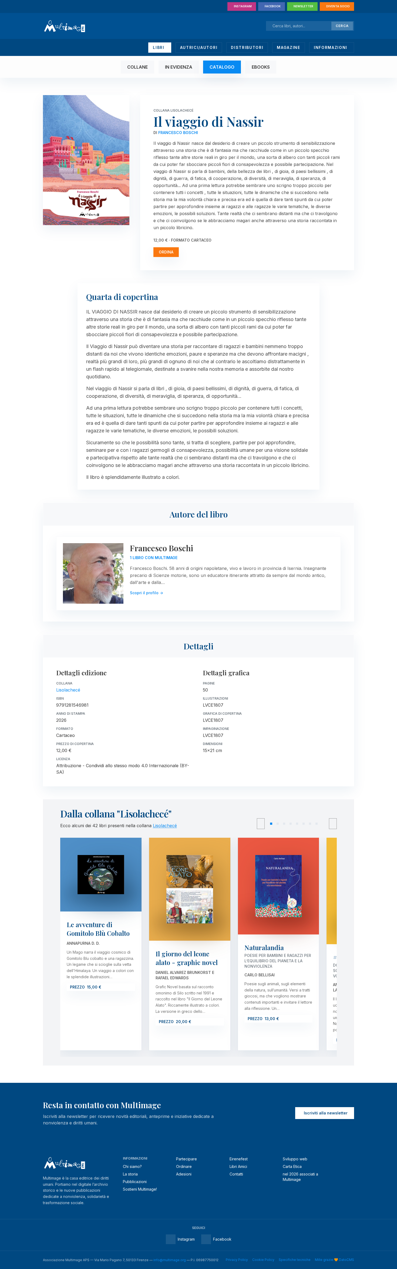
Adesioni (183, 1174)
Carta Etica (292, 1166)
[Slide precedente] (261, 823)
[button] (271, 824)
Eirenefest (239, 1159)
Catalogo (222, 67)
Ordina (166, 252)
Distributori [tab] (247, 47)
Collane (137, 67)
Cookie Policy (263, 1260)
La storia (130, 1174)
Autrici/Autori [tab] (199, 47)
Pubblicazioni (135, 1181)
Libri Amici (238, 1166)
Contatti (236, 1174)
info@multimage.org (169, 1260)
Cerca (342, 26)
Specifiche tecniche (295, 1260)
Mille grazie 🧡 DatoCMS (334, 1260)
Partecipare (186, 1159)
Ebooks (261, 67)
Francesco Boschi (178, 132)
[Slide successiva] (333, 823)
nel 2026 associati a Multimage (300, 1177)
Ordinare (184, 1166)
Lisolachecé (68, 690)
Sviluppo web (295, 1159)
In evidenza (178, 67)
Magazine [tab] (288, 47)
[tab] (159, 47)
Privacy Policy (237, 1260)
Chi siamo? (132, 1166)
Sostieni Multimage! (140, 1189)
